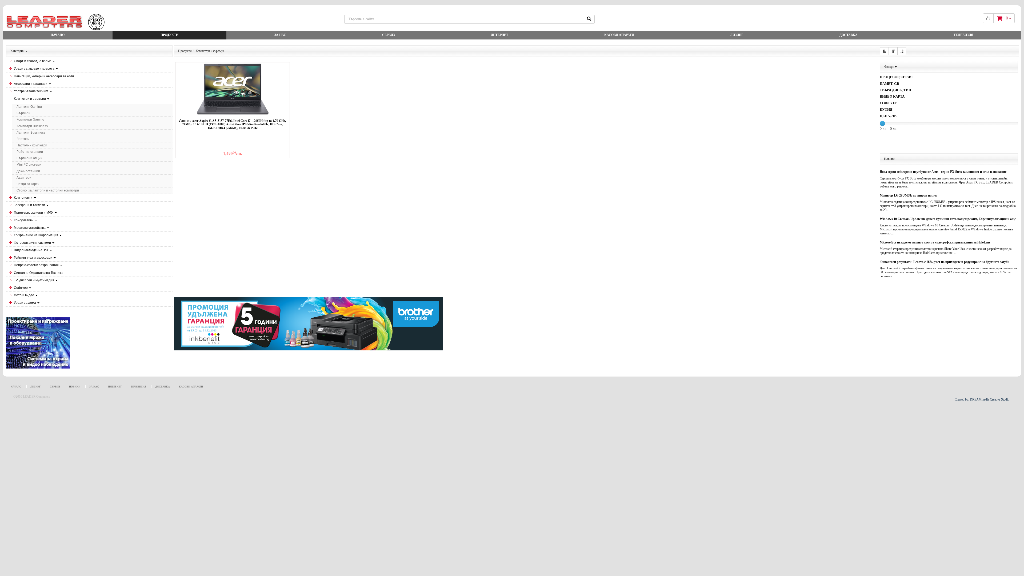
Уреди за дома (25, 303)
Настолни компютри (32, 145)
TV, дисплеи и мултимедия (34, 280)
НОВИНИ (74, 386)
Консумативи (24, 220)
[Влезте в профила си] (988, 18)
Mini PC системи (29, 164)
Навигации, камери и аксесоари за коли (44, 76)
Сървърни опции (29, 158)
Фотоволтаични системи (33, 243)
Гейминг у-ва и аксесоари (33, 257)
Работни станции (30, 152)
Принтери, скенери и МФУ (34, 212)
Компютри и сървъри (30, 99)
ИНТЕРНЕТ (499, 35)
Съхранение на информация (36, 235)
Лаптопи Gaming (29, 107)
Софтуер (21, 288)
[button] (884, 51)
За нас (280, 35)
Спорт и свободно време (33, 61)
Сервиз (388, 35)
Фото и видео (24, 295)
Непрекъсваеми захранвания (36, 265)
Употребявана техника (31, 91)
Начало (58, 35)
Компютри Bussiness (32, 126)
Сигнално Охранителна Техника (38, 273)
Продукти (169, 35)
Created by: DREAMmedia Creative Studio (982, 399)
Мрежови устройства (30, 228)
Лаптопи (23, 139)
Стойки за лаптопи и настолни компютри (48, 190)
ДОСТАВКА (848, 35)
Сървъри (23, 113)
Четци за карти (28, 184)
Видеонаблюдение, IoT (31, 250)
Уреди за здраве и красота (34, 68)
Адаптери (24, 177)
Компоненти (23, 197)
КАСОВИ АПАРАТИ (619, 35)
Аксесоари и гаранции (31, 84)
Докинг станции (28, 171)
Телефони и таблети (30, 205)
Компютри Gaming (30, 119)
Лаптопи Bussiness (31, 132)
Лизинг (736, 35)
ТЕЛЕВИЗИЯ (963, 35)
